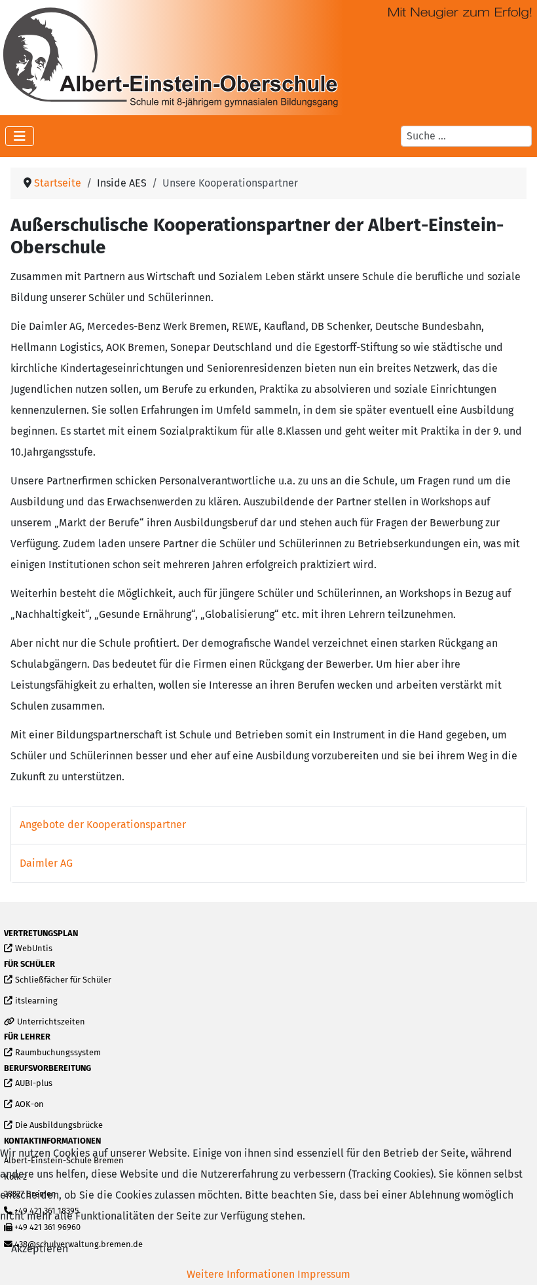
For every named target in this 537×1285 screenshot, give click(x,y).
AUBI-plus (33, 1083)
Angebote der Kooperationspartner (103, 824)
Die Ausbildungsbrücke (58, 1125)
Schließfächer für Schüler (63, 980)
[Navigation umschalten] (19, 136)
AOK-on (29, 1104)
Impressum (323, 1274)
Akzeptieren (39, 1248)
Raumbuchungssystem (57, 1053)
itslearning (36, 1001)
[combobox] (466, 136)
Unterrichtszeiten (50, 1022)
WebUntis (33, 949)
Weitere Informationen (241, 1274)
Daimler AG (46, 863)
